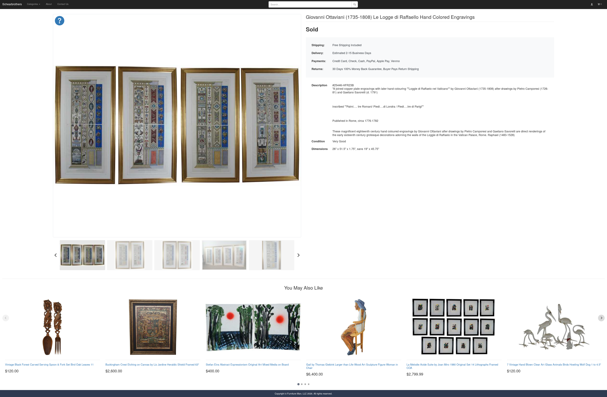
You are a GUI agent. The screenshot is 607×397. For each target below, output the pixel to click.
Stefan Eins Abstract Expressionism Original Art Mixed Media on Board (247, 364)
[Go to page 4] (309, 384)
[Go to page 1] (298, 384)
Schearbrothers (12, 4)
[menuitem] (82, 255)
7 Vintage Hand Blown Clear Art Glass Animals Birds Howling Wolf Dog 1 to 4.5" (554, 364)
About (49, 4)
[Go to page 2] (302, 384)
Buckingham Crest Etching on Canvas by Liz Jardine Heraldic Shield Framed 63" (152, 364)
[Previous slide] (5, 318)
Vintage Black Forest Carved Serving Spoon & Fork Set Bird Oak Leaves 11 (49, 364)
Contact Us (62, 4)
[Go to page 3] (305, 384)
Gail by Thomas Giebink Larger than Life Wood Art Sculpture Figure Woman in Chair (352, 366)
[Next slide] (298, 255)
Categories (33, 4)
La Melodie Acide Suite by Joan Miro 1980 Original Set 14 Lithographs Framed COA (452, 366)
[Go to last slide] (56, 255)
